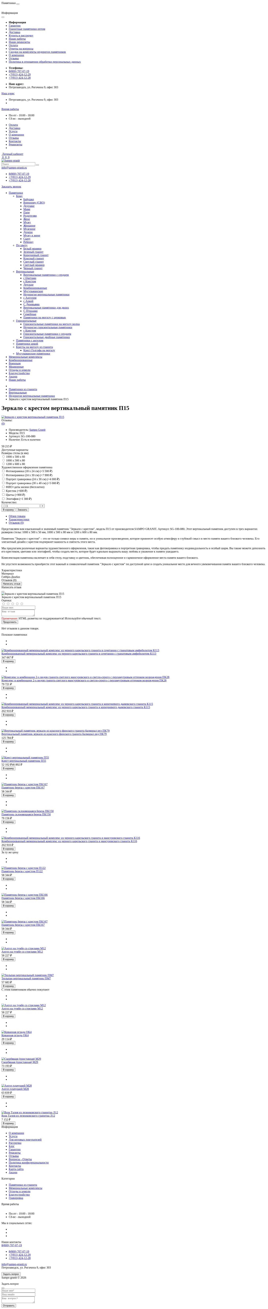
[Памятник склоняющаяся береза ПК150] (27, 811)
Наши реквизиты (19, 42)
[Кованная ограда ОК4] (16, 1032)
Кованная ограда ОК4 (15, 1035)
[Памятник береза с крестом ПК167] (24, 784)
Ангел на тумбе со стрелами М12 (22, 951)
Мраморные (16, 366)
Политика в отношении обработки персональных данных (45, 61)
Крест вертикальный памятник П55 (23, 760)
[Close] (2, 591)
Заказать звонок (11, 186)
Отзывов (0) (16, 522)
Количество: (9, 502)
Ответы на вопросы (21, 48)
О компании (16, 55)
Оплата (13, 45)
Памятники (16, 192)
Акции (13, 376)
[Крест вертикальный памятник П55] (25, 757)
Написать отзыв (11, 583)
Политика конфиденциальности (29, 1162)
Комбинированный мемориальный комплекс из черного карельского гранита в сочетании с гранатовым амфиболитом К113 (78, 653)
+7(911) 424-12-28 (20, 77)
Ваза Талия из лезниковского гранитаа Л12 (28, 1115)
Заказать (22, 509)
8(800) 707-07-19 (19, 71)
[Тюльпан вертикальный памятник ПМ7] (27, 975)
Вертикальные (18, 392)
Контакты (15, 141)
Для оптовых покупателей (25, 1139)
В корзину (8, 509)
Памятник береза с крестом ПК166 (23, 898)
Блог (12, 1146)
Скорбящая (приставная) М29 (19, 1062)
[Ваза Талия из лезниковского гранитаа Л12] (29, 1112)
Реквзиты (15, 1152)
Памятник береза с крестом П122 (22, 871)
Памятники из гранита (23, 389)
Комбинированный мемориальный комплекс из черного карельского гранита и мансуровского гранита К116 (69, 841)
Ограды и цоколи (19, 370)
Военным (15, 363)
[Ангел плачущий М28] (16, 1085)
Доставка (14, 32)
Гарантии (15, 25)
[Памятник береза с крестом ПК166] (24, 894)
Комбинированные (20, 360)
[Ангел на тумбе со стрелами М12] (23, 948)
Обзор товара (17, 516)
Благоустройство (19, 373)
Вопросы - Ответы (20, 1159)
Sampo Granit (37, 429)
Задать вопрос (11, 1274)
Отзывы (14, 58)
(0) (3, 423)
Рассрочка (15, 1142)
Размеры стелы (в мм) (14, 453)
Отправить (9, 1305)
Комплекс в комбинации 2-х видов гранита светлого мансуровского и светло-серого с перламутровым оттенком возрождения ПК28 (83, 680)
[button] (8, 93)
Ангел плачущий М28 (15, 1088)
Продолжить (10, 622)
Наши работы (17, 38)
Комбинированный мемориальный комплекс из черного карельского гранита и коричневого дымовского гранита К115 (75, 707)
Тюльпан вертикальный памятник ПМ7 (26, 978)
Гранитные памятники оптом (27, 28)
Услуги (13, 131)
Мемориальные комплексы (25, 356)
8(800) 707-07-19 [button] (11, 1245)
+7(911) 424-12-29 (20, 74)
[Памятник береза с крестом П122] (23, 868)
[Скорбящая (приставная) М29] (21, 1058)
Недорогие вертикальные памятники (32, 395)
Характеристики (19, 519)
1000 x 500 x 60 (15, 456)
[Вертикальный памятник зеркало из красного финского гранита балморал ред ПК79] (55, 730)
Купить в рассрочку (21, 35)
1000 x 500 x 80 (15, 460)
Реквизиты (15, 144)
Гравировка (16, 1197)
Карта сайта (16, 1169)
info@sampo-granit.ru (14, 167)
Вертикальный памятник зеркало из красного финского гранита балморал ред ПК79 (54, 734)
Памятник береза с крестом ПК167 (23, 787)
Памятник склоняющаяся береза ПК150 (26, 814)
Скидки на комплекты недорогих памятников (37, 51)
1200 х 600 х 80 (15, 464)
